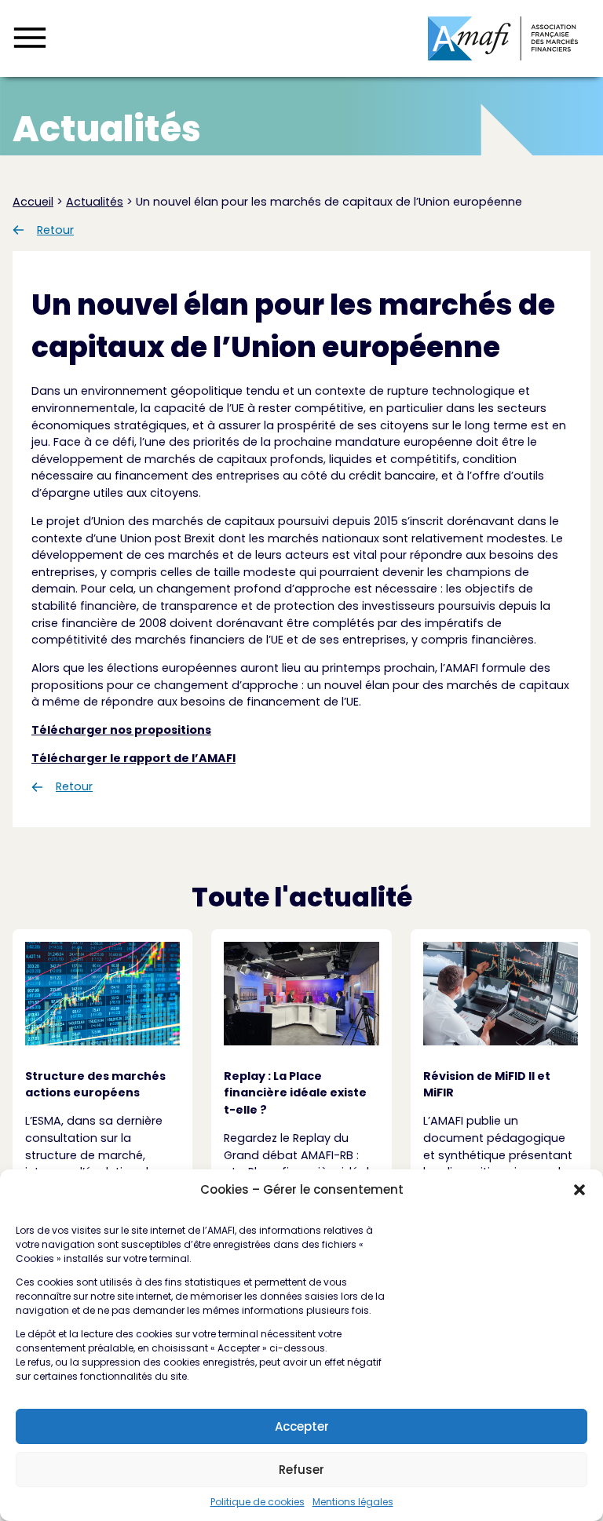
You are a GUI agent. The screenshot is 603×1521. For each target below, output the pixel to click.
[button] (579, 1190)
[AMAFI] (503, 38)
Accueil (33, 202)
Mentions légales (352, 1501)
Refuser (301, 1469)
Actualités (94, 202)
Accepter (302, 1426)
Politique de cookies (257, 1501)
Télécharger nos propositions (121, 730)
